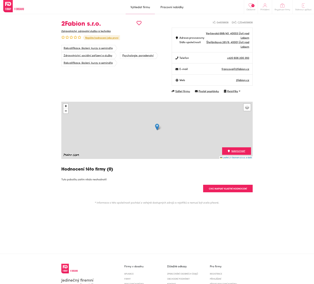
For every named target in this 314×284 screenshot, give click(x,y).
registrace (216, 273)
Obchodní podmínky (178, 278)
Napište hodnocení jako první (101, 37)
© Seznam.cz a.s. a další (241, 157)
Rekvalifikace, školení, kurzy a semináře (88, 48)
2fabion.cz (242, 80)
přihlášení (215, 278)
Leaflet (225, 157)
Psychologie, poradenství (138, 55)
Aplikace (129, 273)
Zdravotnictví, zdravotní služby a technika (86, 31)
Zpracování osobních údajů (182, 273)
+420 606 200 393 (238, 58)
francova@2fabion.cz (235, 69)
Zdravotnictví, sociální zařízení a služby (88, 55)
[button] (157, 127)
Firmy (127, 278)
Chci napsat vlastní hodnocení (228, 188)
